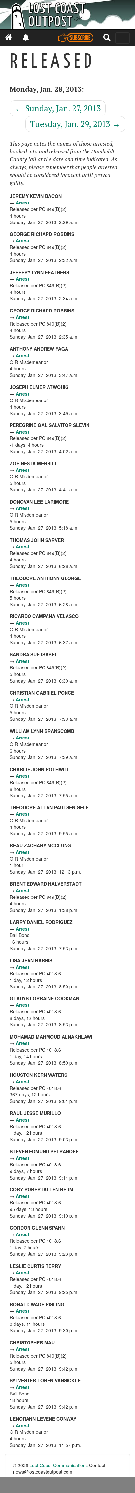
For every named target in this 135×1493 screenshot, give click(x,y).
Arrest (22, 202)
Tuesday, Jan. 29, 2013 (75, 123)
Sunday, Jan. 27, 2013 (58, 108)
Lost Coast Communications (58, 1465)
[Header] (67, 14)
